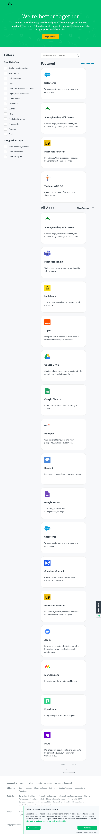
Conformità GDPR (75, 799)
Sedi (50, 788)
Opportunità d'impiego (63, 788)
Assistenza (23, 791)
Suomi (21, 811)
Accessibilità (46, 802)
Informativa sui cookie (56, 821)
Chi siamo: (11, 788)
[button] (98, 609)
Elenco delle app (40, 788)
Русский (22, 814)
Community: (12, 783)
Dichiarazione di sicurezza (56, 799)
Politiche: (11, 796)
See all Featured (87, 63)
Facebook (22, 783)
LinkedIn (39, 783)
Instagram (48, 783)
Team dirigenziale (25, 788)
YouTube (57, 783)
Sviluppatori (67, 783)
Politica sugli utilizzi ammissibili (31, 799)
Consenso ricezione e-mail (29, 802)
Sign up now (50, 36)
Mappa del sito (79, 788)
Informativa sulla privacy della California (74, 796)
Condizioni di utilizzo (27, 796)
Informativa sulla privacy (36, 821)
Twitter (31, 783)
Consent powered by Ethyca (85, 832)
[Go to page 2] (72, 770)
